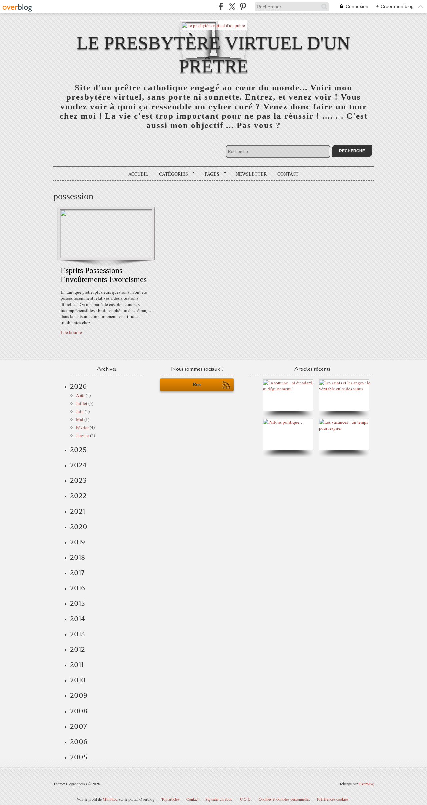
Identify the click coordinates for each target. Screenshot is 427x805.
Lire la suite (71, 332)
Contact (288, 174)
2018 (77, 557)
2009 (78, 695)
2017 (77, 573)
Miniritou (110, 799)
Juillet (81, 403)
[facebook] (221, 6)
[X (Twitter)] (232, 6)
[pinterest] (243, 6)
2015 (77, 603)
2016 (77, 588)
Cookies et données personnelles (284, 799)
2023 (78, 480)
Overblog (366, 783)
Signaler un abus (219, 799)
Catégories (171, 174)
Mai (79, 419)
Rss (197, 384)
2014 (77, 619)
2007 (78, 726)
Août (80, 395)
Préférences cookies (332, 799)
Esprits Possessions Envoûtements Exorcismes (104, 275)
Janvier (82, 435)
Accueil (138, 174)
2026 (78, 386)
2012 (77, 649)
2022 (78, 496)
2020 (78, 527)
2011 (76, 665)
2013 (77, 634)
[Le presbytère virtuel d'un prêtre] (213, 25)
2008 (78, 711)
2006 (78, 742)
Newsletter (251, 174)
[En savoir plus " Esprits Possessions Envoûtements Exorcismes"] (106, 256)
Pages (209, 174)
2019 (77, 542)
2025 (78, 450)
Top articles (170, 799)
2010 (78, 680)
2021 (77, 511)
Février (82, 427)
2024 (78, 465)
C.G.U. (246, 799)
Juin (80, 411)
